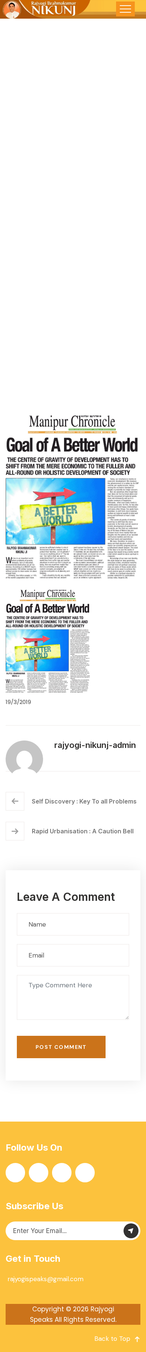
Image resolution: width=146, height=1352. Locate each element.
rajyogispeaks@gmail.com (45, 1279)
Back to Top (112, 1338)
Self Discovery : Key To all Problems (84, 801)
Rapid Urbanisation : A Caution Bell (83, 831)
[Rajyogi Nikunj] (45, 9)
